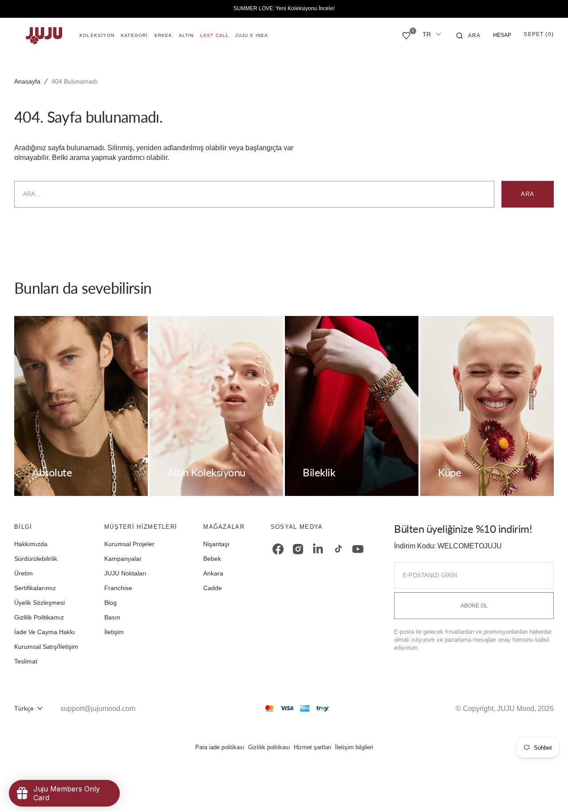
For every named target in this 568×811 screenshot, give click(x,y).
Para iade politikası (220, 747)
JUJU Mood (515, 708)
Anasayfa (27, 81)
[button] (468, 35)
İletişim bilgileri (354, 747)
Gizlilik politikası (269, 747)
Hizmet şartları (312, 747)
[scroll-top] (547, 790)
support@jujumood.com (97, 708)
